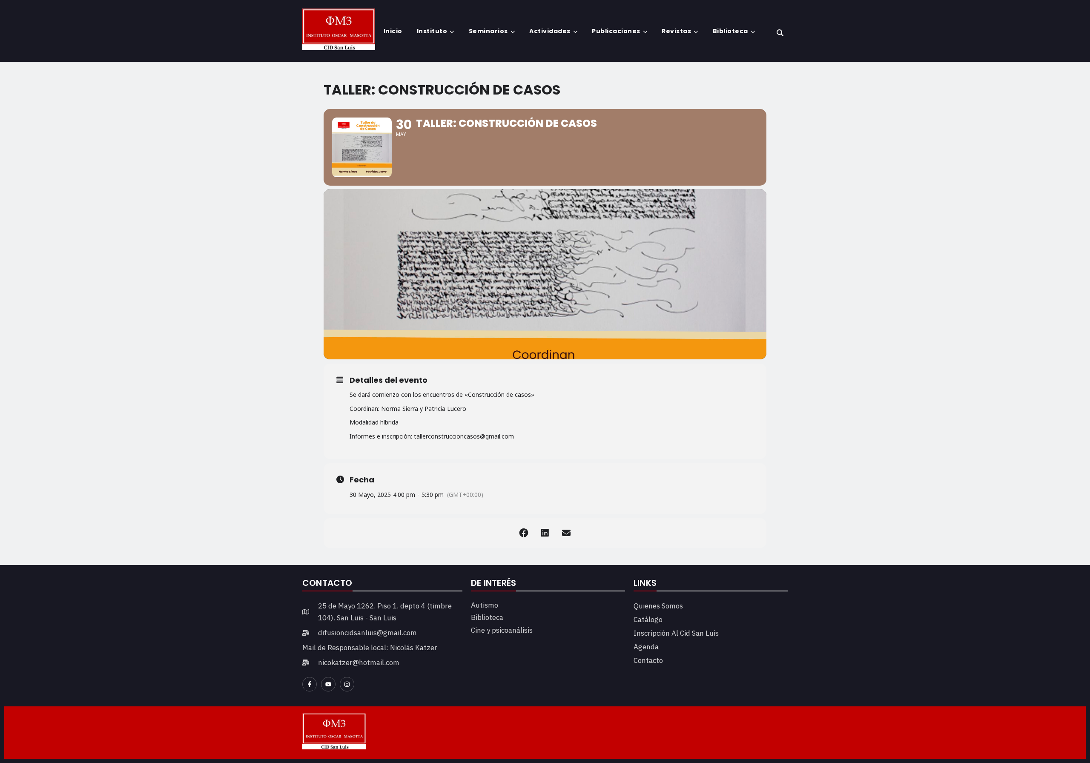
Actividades (550, 31)
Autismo (484, 605)
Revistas (676, 31)
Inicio (393, 31)
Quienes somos (658, 606)
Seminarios (488, 31)
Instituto (432, 31)
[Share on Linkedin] (545, 533)
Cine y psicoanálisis (502, 630)
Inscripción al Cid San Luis (676, 633)
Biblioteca (730, 31)
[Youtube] (328, 684)
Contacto (648, 660)
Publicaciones (616, 31)
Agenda (646, 646)
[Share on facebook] (523, 533)
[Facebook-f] (309, 684)
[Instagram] (347, 684)
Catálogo (648, 619)
